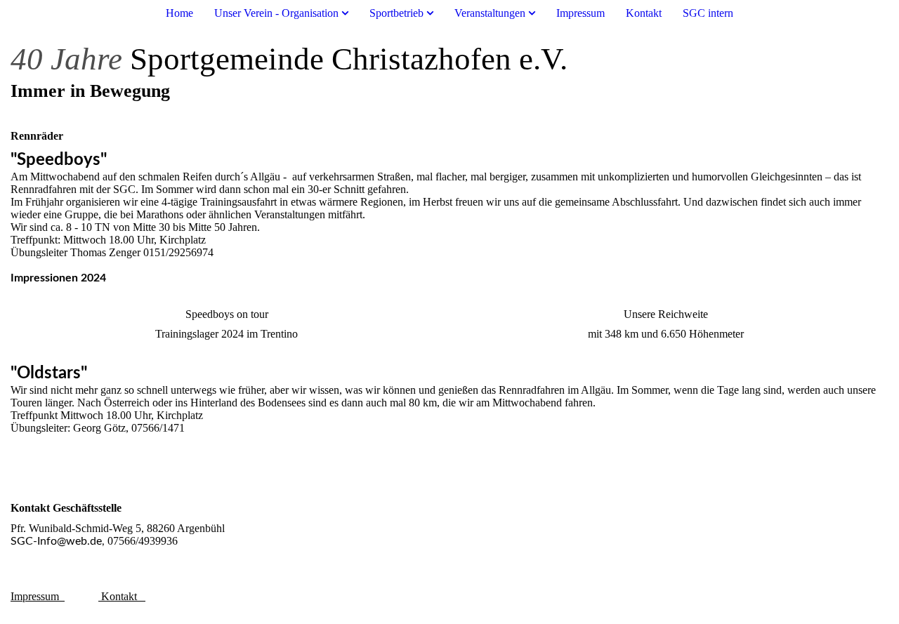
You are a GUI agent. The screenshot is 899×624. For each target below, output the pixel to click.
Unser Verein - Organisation (276, 13)
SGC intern (708, 13)
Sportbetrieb (396, 13)
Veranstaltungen (489, 13)
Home (179, 13)
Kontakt (644, 13)
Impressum (580, 13)
